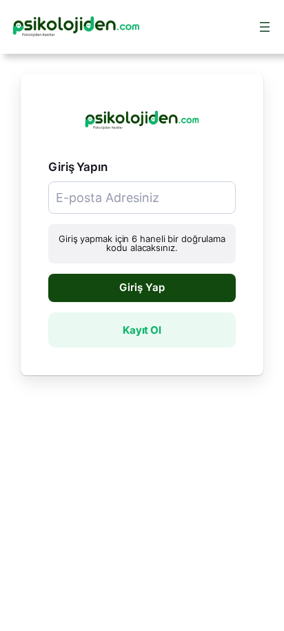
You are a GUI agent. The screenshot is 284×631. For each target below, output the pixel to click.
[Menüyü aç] (264, 27)
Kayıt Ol (142, 330)
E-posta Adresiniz (88, 187)
